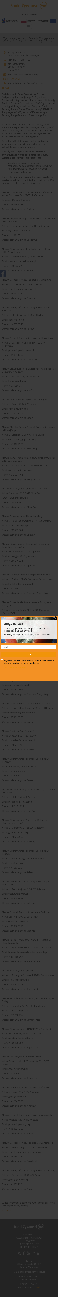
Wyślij (28, 654)
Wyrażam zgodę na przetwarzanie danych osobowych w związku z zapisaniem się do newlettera (29, 661)
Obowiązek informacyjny (13, 667)
